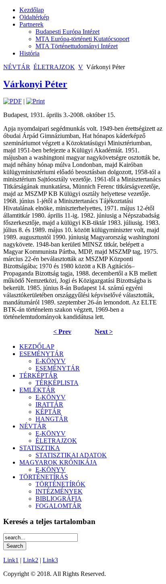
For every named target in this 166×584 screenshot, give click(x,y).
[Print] (35, 101)
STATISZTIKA (39, 447)
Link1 (11, 560)
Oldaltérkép (34, 17)
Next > (104, 331)
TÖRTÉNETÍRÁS (43, 476)
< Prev (62, 331)
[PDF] (12, 101)
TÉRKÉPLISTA (57, 382)
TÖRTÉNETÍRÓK (60, 484)
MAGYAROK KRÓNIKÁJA (58, 462)
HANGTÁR (51, 418)
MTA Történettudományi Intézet (76, 46)
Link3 (50, 560)
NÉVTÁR (16, 67)
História (29, 53)
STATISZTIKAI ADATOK (71, 455)
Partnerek (31, 24)
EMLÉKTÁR (37, 390)
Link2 (30, 560)
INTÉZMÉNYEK (59, 491)
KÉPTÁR (48, 411)
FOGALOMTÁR (58, 505)
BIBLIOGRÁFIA (58, 498)
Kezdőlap (31, 9)
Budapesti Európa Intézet (67, 31)
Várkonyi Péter (35, 84)
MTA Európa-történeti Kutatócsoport (82, 38)
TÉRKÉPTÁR (38, 375)
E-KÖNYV (50, 361)
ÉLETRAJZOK (54, 67)
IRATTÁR (49, 404)
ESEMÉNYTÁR (41, 353)
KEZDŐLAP (36, 346)
